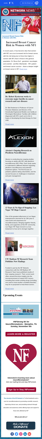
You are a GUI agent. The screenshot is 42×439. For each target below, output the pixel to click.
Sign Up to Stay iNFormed (21, 389)
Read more (23, 69)
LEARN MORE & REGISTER (21, 334)
